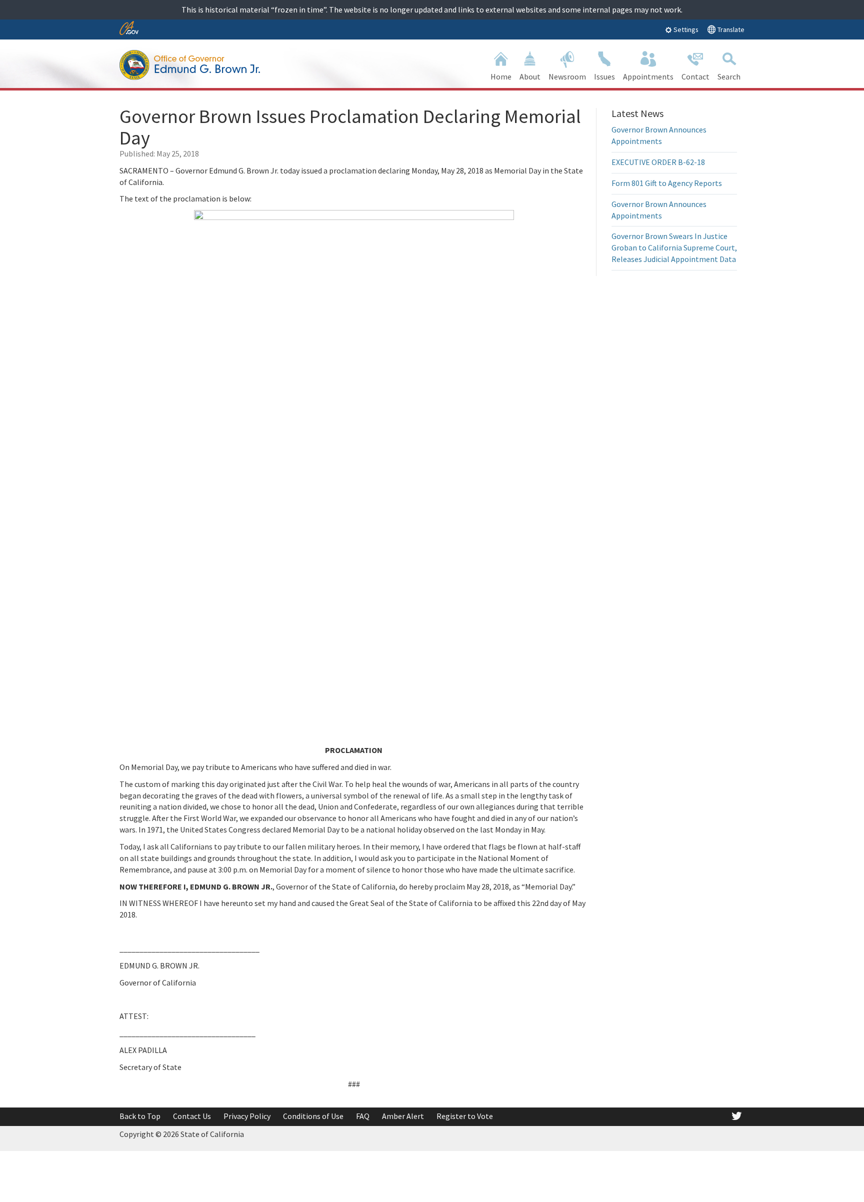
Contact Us (192, 1116)
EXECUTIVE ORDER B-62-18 (658, 162)
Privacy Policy (247, 1116)
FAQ (363, 1116)
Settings (685, 29)
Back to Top (140, 1116)
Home (501, 77)
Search (729, 77)
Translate (730, 29)
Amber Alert (403, 1116)
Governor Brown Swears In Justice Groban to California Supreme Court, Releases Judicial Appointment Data (674, 247)
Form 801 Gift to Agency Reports (667, 183)
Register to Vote (464, 1116)
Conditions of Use (313, 1116)
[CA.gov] (129, 29)
